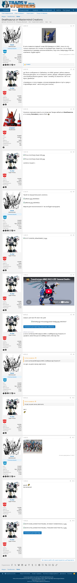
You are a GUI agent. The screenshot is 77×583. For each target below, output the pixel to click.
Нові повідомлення (7, 13)
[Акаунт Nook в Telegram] (6, 65)
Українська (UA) (10, 573)
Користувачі (30, 13)
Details (62, 578)
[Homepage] (4, 65)
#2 (73, 69)
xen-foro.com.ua (41, 580)
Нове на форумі (19, 13)
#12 (73, 481)
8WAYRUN (47, 581)
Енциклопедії (24, 10)
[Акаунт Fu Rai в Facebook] (6, 104)
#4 (73, 152)
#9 (73, 354)
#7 (73, 275)
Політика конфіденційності (51, 573)
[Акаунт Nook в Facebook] (8, 65)
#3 (73, 109)
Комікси (35, 10)
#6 (73, 235)
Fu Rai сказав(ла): (29, 358)
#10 (73, 398)
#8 (73, 314)
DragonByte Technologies (53, 578)
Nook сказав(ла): (29, 401)
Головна (6, 10)
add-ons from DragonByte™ (34, 578)
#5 (73, 191)
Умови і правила (36, 573)
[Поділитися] (71, 26)
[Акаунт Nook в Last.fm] (14, 65)
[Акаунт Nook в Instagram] (10, 65)
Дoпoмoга (63, 573)
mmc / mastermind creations (36, 22)
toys (50, 22)
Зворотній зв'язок (25, 573)
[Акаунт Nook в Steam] (12, 65)
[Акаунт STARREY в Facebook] (3, 147)
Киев (20, 97)
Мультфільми (47, 10)
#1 (73, 26)
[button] (30, 10)
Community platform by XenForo (38, 577)
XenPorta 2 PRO (31, 581)
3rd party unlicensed (21, 22)
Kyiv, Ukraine (18, 58)
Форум (14, 10)
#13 (73, 520)
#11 (73, 437)
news (46, 22)
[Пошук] (73, 10)
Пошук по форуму (42, 13)
